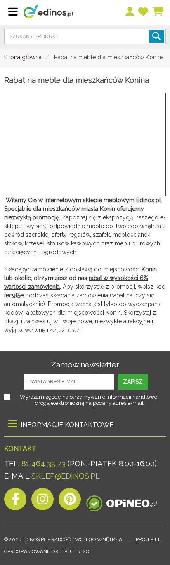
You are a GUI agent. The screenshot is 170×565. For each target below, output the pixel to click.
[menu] (130, 12)
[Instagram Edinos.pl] (42, 501)
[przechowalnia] (143, 12)
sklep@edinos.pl (64, 476)
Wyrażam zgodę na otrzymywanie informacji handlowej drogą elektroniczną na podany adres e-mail (89, 400)
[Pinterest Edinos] (70, 501)
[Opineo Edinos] (121, 501)
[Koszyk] (158, 12)
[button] (156, 36)
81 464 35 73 (43, 463)
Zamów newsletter (85, 364)
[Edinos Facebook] (15, 501)
